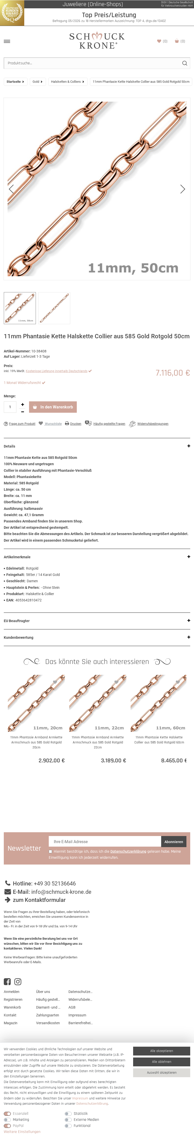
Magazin (10, 1023)
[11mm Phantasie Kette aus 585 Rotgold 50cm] (97, 189)
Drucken (75, 424)
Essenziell (20, 1113)
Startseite (14, 82)
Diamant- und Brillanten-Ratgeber (48, 1007)
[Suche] (184, 63)
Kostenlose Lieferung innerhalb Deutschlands (56, 371)
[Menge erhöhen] (22, 404)
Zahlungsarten (47, 1015)
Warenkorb (183, 41)
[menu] (7, 41)
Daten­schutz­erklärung (92, 1103)
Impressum (77, 1015)
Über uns (43, 992)
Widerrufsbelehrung (80, 999)
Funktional (82, 1125)
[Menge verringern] (22, 412)
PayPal (18, 1125)
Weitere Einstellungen (22, 1131)
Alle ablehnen (161, 1062)
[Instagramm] (17, 982)
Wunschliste (165, 41)
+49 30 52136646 (55, 883)
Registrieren (13, 999)
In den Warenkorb (56, 407)
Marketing (21, 1119)
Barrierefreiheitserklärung (80, 1023)
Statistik (81, 1113)
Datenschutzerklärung (80, 992)
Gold (36, 82)
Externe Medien (86, 1119)
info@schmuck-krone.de (61, 892)
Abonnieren (173, 842)
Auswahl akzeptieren (162, 1072)
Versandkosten (48, 1023)
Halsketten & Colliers (66, 82)
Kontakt (10, 1015)
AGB (72, 1007)
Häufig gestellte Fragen (48, 999)
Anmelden (11, 992)
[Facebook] (7, 982)
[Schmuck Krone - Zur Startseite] (97, 39)
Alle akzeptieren (161, 1051)
